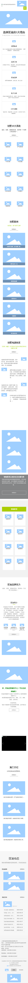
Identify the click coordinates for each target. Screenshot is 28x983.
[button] (25, 743)
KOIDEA (6, 629)
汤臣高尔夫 (14, 298)
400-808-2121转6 (11, 953)
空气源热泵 (20, 146)
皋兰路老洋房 (14, 333)
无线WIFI (8, 519)
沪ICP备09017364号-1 (14, 964)
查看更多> (22, 869)
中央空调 (8, 161)
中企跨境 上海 (14, 962)
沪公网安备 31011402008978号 (15, 965)
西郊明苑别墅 (14, 281)
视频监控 (20, 519)
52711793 (20, 946)
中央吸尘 (20, 191)
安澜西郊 (14, 316)
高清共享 (20, 533)
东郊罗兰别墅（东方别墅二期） (14, 246)
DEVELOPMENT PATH (14, 629)
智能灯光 (20, 563)
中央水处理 (8, 191)
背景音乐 (8, 533)
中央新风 (20, 176)
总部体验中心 (14, 627)
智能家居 (8, 206)
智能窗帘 (8, 563)
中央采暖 (20, 161)
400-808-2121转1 (11, 950)
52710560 (15, 946)
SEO (18, 962)
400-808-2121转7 (12, 956)
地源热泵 (8, 146)
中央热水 (8, 176)
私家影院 (20, 206)
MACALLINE (22, 630)
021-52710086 (8, 946)
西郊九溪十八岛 (14, 264)
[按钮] (14, 788)
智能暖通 (20, 548)
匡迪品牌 (6, 627)
